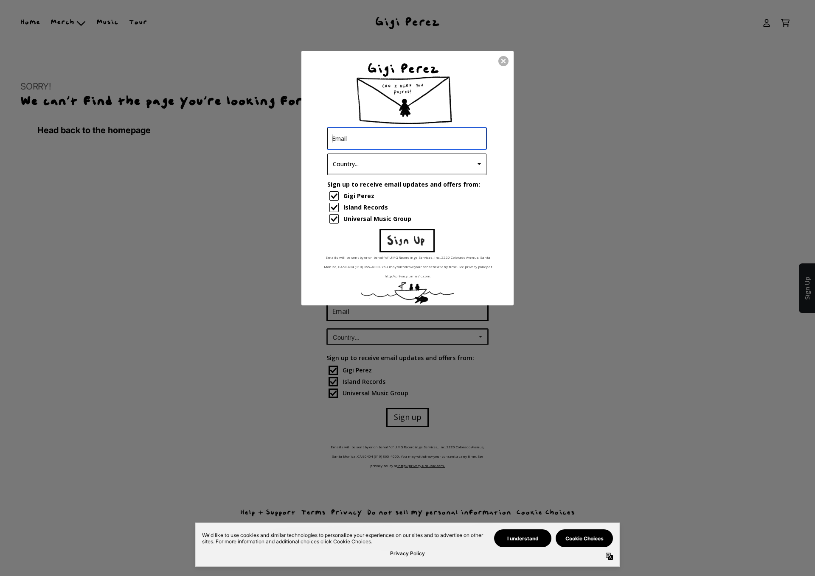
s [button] (407, 240)
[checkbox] (407, 196)
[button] (503, 61)
